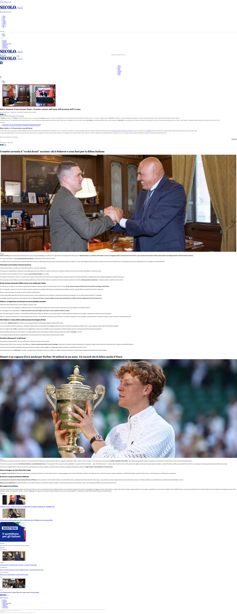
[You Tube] (1, 0)
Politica (3, 16)
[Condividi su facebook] (1, 114)
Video (3, 19)
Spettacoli (4, 23)
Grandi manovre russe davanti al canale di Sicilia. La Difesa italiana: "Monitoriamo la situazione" (21, 125)
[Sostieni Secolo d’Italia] (13, 541)
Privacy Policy (5, 48)
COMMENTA (234, 139)
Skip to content (3, 54)
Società (3, 20)
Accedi (9, 1)
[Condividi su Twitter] (5, 114)
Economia (4, 21)
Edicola (1, 1)
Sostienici (4, 42)
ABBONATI (5, 1)
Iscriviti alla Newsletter (6, 43)
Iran (3, 33)
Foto (3, 27)
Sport (3, 24)
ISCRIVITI (2, 547)
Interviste (4, 26)
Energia (119, 73)
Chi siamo (4, 40)
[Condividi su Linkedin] (2, 114)
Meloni (3, 34)
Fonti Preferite (21, 116)
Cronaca (4, 17)
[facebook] (0, 0)
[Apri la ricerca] (0, 77)
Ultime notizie (5, 44)
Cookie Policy (5, 47)
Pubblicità (4, 45)
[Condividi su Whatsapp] (4, 114)
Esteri (3, 18)
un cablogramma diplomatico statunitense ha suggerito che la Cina (123, 130)
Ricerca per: (2, 56)
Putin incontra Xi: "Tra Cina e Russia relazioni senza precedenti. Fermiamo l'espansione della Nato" (21, 124)
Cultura (3, 22)
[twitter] (3, 0)
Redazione (4, 41)
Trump (3, 35)
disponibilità (148, 130)
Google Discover (13, 116)
